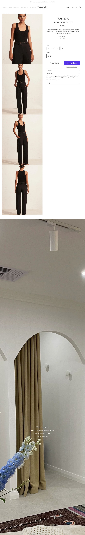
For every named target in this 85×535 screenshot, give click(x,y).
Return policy (50, 73)
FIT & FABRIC (49, 70)
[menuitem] (7, 7)
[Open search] (73, 7)
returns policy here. (55, 80)
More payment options (71, 67)
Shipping (48, 83)
